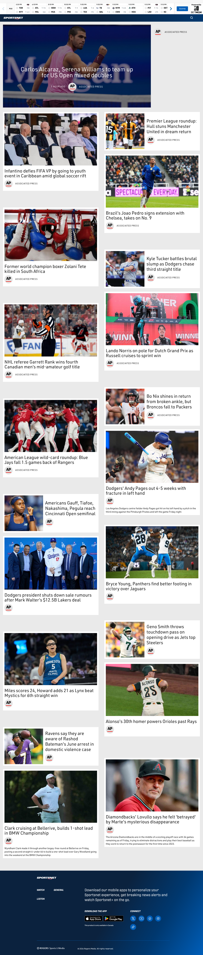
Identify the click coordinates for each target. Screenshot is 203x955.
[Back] (3, 8)
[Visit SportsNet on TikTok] (133, 926)
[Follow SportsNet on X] (133, 918)
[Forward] (170, 8)
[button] (191, 18)
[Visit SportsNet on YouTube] (141, 918)
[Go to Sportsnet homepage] (13, 18)
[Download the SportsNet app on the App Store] (93, 918)
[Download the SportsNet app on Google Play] (113, 918)
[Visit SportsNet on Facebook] (150, 918)
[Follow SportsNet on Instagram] (158, 918)
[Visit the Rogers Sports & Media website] (50, 948)
